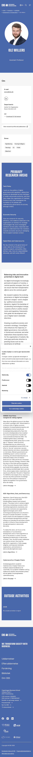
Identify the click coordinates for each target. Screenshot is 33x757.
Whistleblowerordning (8, 753)
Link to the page (8, 485)
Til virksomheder (6, 707)
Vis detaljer (24, 397)
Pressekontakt (6, 702)
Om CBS (6, 678)
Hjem (4, 10)
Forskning (10, 10)
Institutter (17, 10)
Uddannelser (8, 659)
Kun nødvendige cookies (16, 408)
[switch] (28, 380)
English (21, 5)
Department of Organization (10, 12)
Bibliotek (6, 673)
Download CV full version (13, 116)
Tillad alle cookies (16, 403)
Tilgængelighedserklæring (23, 751)
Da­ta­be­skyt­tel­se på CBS (8, 751)
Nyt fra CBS (5, 705)
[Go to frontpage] (9, 5)
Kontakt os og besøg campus (10, 700)
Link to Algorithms (9, 552)
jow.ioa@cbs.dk (8, 92)
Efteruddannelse (10, 664)
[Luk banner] (30, 346)
